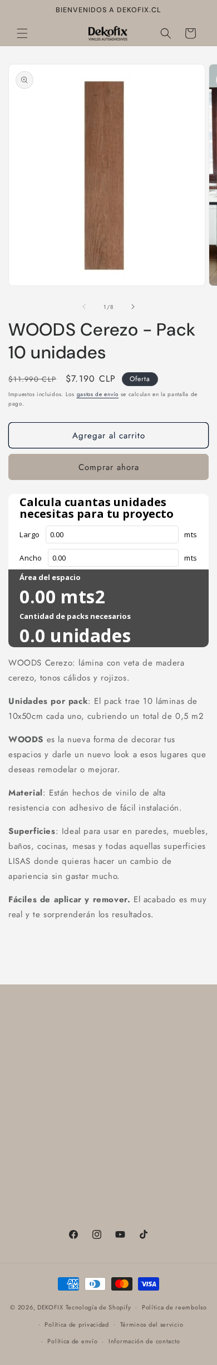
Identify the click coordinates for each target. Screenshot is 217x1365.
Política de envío (72, 1341)
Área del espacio (50, 577)
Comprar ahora (108, 467)
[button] (22, 33)
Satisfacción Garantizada (67, 1059)
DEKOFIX (50, 1307)
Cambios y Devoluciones (67, 1084)
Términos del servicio (61, 1109)
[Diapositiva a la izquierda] (84, 306)
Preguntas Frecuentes (60, 1159)
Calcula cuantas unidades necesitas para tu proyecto (96, 507)
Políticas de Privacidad (64, 1210)
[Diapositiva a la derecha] (133, 306)
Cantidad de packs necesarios (75, 616)
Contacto (38, 1033)
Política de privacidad (76, 1324)
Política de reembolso (62, 1134)
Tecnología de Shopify (98, 1307)
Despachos (42, 1185)
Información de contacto (144, 1341)
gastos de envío (98, 394)
